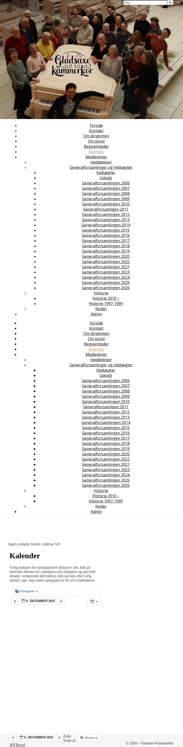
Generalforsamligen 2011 (105, 209)
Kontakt (96, 130)
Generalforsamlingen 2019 (106, 251)
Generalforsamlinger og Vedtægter (101, 167)
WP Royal (17, 745)
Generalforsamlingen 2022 (106, 261)
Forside (96, 125)
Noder (101, 308)
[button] (88, 737)
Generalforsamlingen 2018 (106, 246)
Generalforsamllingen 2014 (105, 225)
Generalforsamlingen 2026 (106, 287)
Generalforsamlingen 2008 (106, 193)
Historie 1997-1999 (106, 303)
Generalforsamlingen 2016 (106, 235)
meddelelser (101, 162)
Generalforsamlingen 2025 (106, 282)
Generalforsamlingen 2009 (106, 198)
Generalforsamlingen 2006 (106, 183)
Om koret (96, 141)
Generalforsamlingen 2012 (106, 214)
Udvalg (106, 177)
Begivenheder (96, 146)
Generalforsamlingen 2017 (106, 240)
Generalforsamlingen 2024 (106, 277)
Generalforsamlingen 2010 (106, 204)
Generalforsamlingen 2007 (106, 188)
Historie (101, 293)
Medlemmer (96, 156)
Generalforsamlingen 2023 (106, 272)
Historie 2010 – (105, 298)
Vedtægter (105, 172)
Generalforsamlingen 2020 (106, 256)
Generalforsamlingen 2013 (106, 219)
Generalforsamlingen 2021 (106, 266)
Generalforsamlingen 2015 (106, 230)
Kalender (96, 151)
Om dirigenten (96, 136)
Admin (96, 314)
